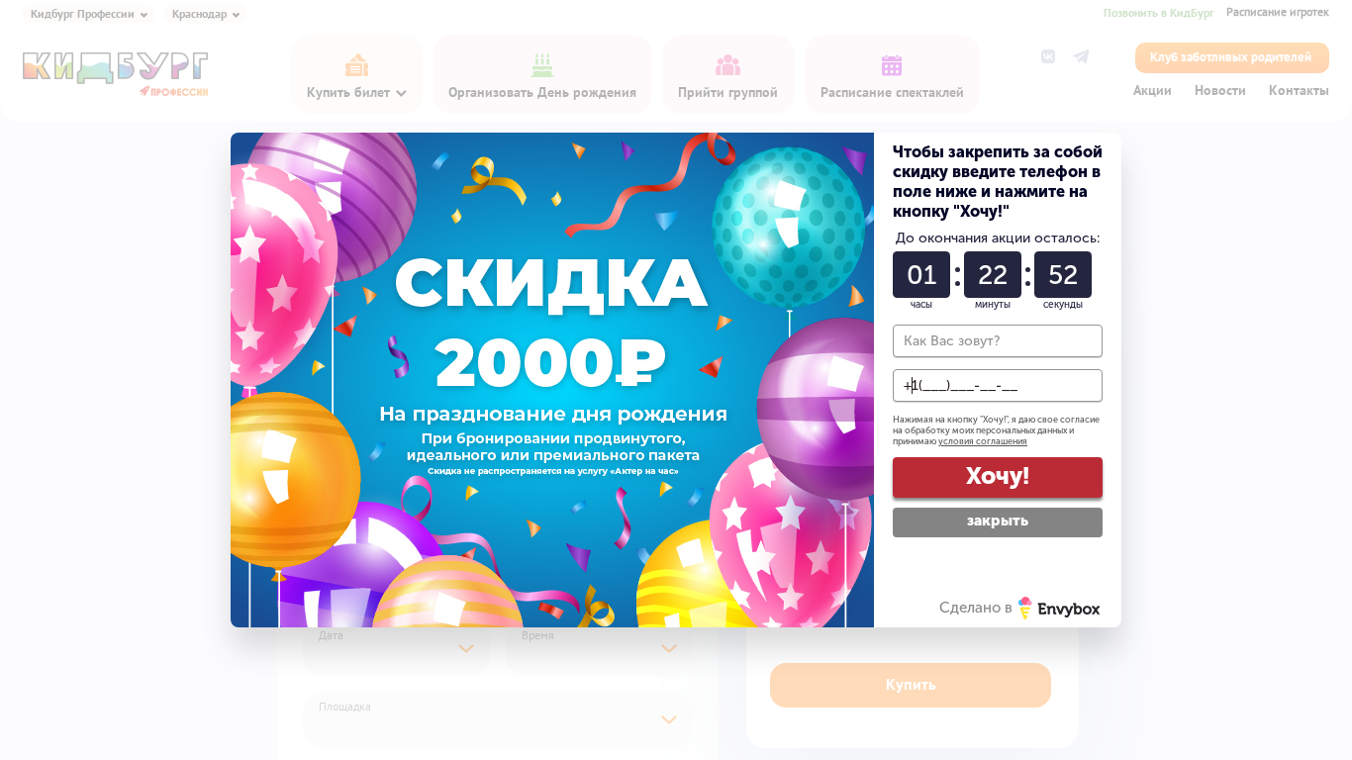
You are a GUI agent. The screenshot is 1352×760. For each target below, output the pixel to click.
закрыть (997, 520)
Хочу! (997, 475)
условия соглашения (982, 441)
